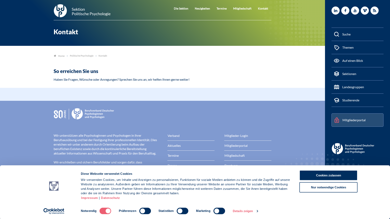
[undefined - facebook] (345, 10)
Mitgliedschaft (242, 8)
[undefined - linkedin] (336, 10)
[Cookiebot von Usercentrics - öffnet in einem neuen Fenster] (54, 211)
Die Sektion (181, 8)
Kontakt (263, 8)
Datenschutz (110, 198)
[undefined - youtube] (355, 10)
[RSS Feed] (374, 10)
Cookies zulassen (328, 175)
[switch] (145, 211)
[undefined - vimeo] (365, 10)
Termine (222, 8)
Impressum (89, 198)
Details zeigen (243, 211)
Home (61, 55)
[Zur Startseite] (162, 117)
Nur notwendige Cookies (328, 187)
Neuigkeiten (202, 8)
